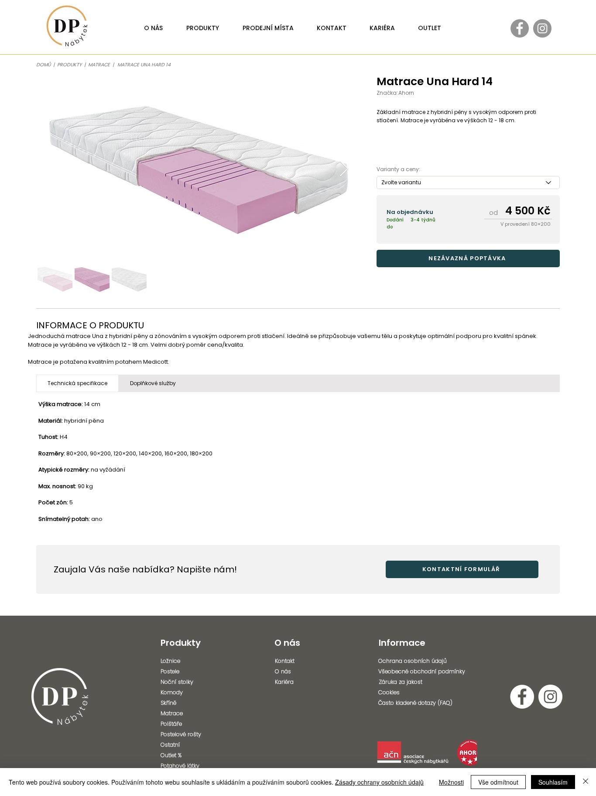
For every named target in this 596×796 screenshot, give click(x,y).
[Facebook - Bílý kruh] (522, 697)
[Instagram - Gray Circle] (542, 28)
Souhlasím (553, 782)
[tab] (77, 383)
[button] (468, 258)
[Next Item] (344, 169)
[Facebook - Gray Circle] (519, 28)
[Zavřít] (585, 782)
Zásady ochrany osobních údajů (379, 782)
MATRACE (100, 64)
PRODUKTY (69, 64)
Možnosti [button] (451, 782)
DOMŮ (43, 64)
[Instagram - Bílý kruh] (550, 697)
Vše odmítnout (498, 782)
